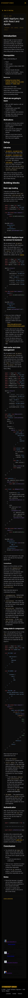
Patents (20, 993)
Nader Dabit (16, 83)
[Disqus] (14, 919)
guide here (19, 840)
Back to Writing (7, 10)
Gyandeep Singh (7, 3)
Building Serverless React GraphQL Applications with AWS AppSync (14, 81)
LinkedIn (8, 993)
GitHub (14, 993)
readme (22, 254)
